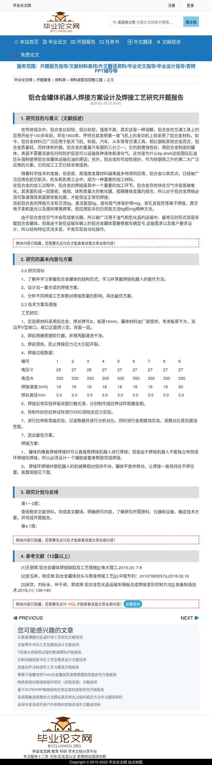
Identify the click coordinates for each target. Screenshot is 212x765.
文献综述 (168, 41)
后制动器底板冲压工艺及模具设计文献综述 (52, 659)
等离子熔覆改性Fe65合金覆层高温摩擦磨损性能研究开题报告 (67, 674)
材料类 (60, 79)
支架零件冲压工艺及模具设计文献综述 (48, 644)
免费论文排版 (26, 55)
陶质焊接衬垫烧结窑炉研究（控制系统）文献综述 (57, 681)
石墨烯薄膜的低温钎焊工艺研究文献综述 (50, 637)
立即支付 (133, 603)
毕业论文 (54, 41)
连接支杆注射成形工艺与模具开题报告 (48, 666)
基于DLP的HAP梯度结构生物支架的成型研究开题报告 (61, 689)
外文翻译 (140, 41)
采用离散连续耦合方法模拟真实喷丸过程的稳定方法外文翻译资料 (70, 696)
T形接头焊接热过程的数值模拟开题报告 (49, 651)
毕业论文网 (23, 79)
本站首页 (26, 41)
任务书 (109, 41)
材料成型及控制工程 (86, 79)
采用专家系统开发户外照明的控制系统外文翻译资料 (59, 704)
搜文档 (191, 22)
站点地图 (135, 761)
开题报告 (83, 41)
